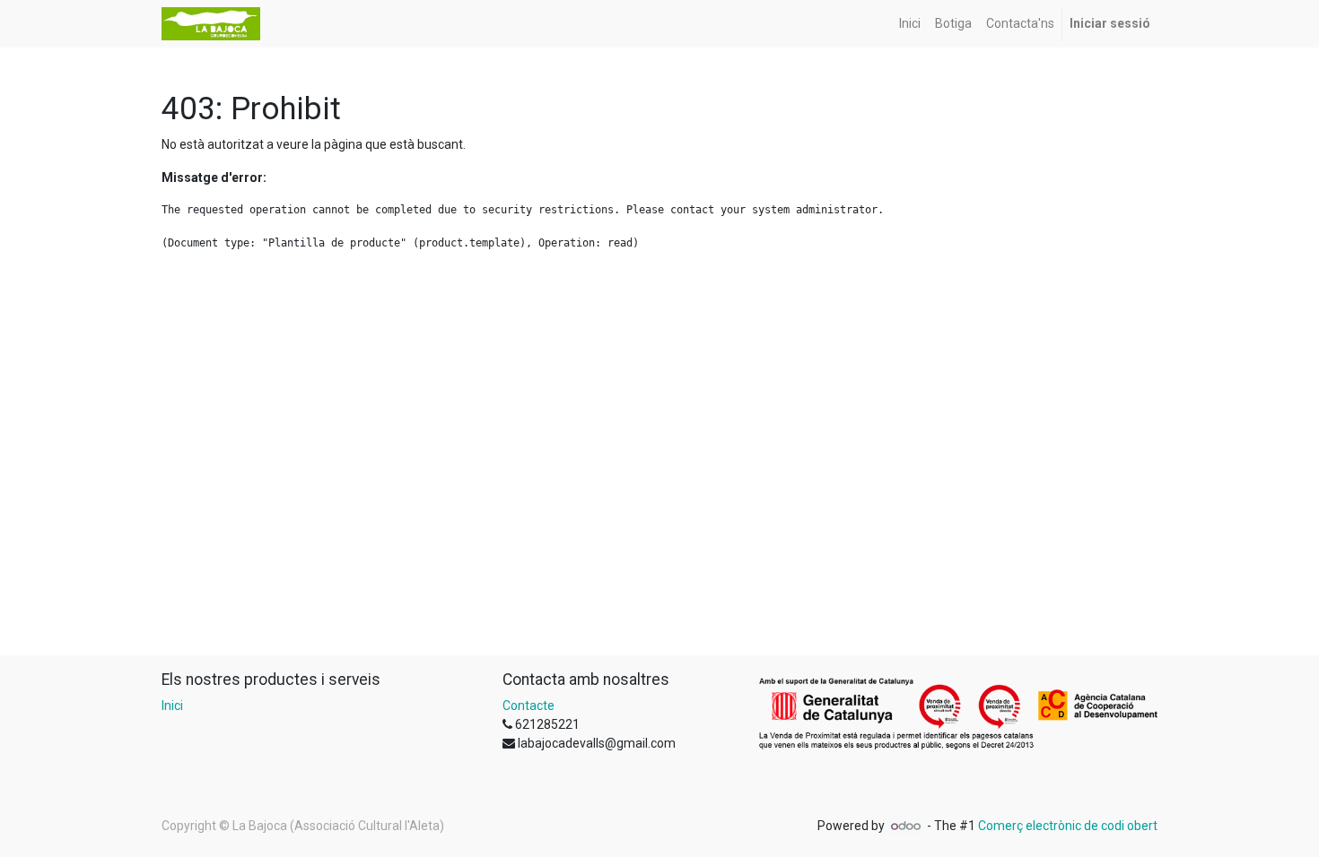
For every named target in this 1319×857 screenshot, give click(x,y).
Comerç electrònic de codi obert (1067, 825)
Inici (172, 705)
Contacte (528, 705)
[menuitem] (910, 23)
